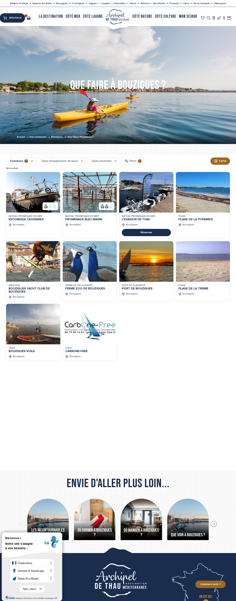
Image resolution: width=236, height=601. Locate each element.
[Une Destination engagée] (219, 18)
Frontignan (78, 3)
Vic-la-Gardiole (201, 3)
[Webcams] (214, 18)
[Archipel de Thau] (117, 16)
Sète (186, 3)
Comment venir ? (210, 584)
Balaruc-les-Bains (42, 3)
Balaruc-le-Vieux (19, 3)
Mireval (145, 3)
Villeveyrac (220, 3)
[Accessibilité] (224, 18)
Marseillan (120, 3)
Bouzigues (62, 3)
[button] (208, 18)
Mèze (133, 3)
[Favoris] (203, 18)
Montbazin (159, 3)
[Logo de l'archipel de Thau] (118, 580)
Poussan (174, 3)
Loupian (105, 3)
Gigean (93, 3)
